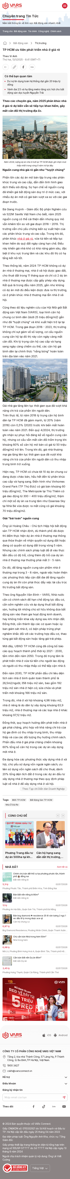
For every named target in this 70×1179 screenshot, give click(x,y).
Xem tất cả (62, 867)
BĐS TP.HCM (18, 800)
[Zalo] (32, 67)
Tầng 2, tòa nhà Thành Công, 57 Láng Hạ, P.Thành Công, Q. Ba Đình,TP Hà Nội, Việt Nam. (35, 1058)
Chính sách (55, 31)
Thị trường (40, 43)
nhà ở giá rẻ (25, 238)
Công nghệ (43, 31)
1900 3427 (13, 1065)
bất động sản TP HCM (41, 800)
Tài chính (32, 31)
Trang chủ (8, 31)
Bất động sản (20, 31)
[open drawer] (64, 5)
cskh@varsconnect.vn (19, 1070)
